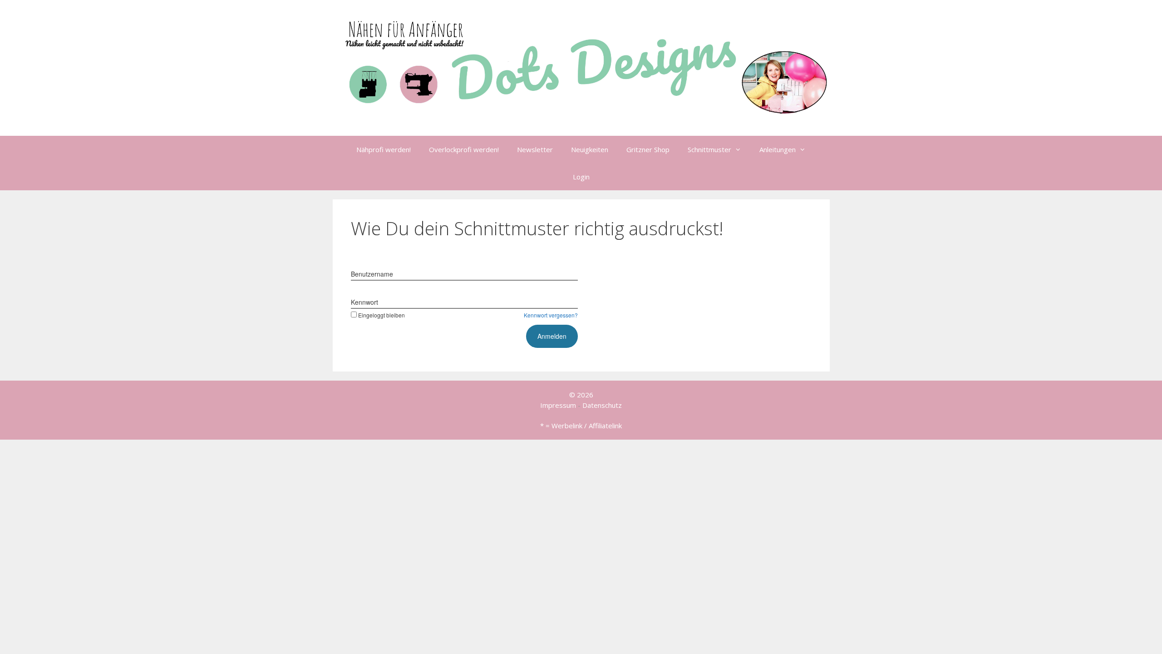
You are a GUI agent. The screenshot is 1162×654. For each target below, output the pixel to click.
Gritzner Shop (648, 149)
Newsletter (535, 149)
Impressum (558, 405)
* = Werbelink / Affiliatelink (581, 425)
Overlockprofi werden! (464, 149)
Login (581, 176)
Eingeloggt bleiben (381, 315)
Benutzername (372, 273)
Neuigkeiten (589, 149)
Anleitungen (777, 149)
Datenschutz (602, 405)
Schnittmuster (709, 149)
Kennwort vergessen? (551, 315)
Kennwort (364, 302)
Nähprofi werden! (383, 149)
